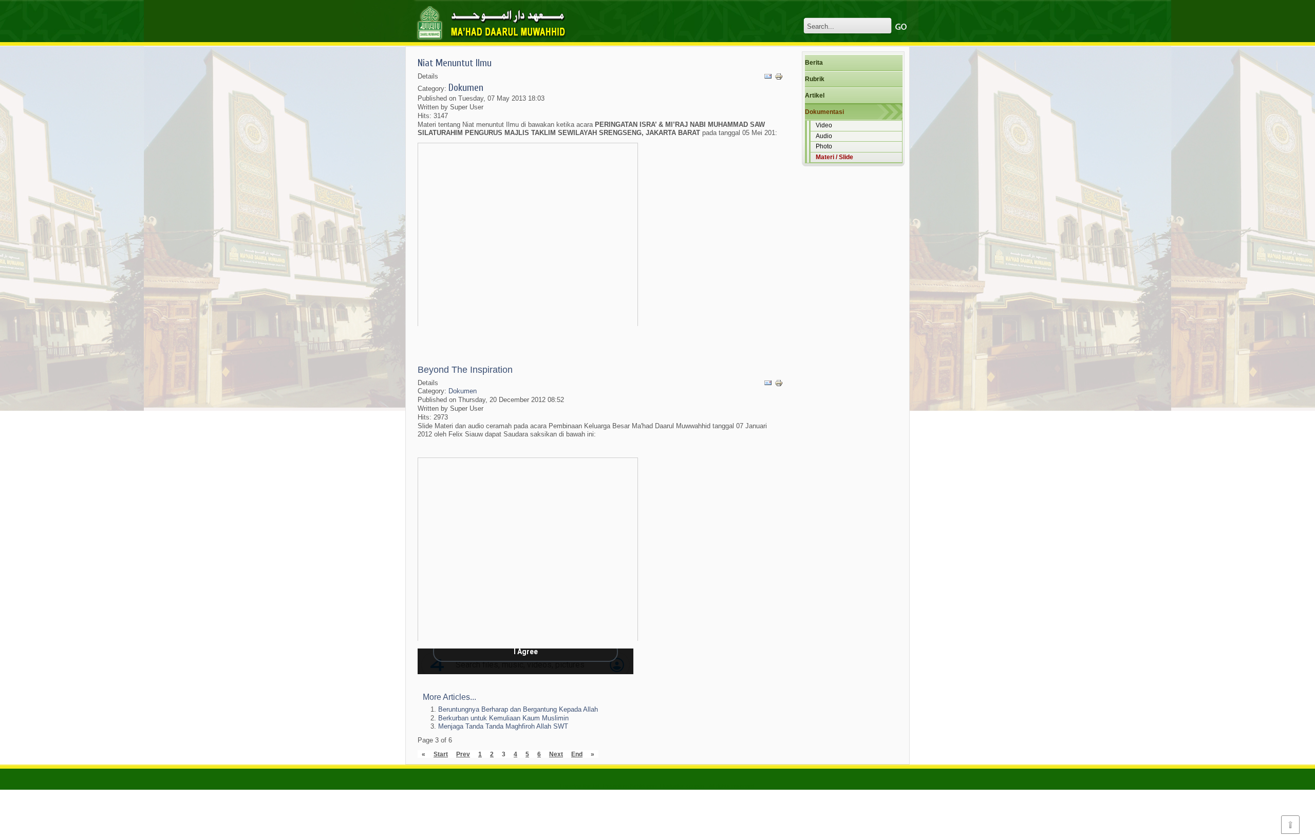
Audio (824, 136)
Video (824, 125)
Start (441, 754)
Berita (814, 62)
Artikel (814, 95)
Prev (463, 754)
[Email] (768, 77)
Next (556, 754)
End (577, 754)
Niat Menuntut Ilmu (455, 63)
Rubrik (814, 79)
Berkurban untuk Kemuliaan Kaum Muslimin (503, 718)
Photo (824, 146)
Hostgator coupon (682, 786)
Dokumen (465, 87)
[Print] (779, 77)
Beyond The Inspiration (465, 370)
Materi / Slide (834, 157)
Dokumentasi (824, 112)
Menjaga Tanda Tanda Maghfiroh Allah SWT (503, 726)
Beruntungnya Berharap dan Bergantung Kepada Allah (518, 709)
